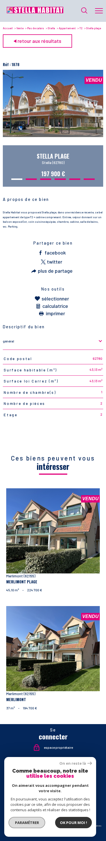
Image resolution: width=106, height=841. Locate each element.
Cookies (97, 826)
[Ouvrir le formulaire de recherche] (84, 11)
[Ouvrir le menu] (99, 11)
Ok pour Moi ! (73, 822)
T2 (81, 28)
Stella (51, 28)
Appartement (67, 28)
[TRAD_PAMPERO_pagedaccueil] (35, 12)
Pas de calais (35, 28)
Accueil (8, 28)
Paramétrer (27, 822)
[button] (16, 179)
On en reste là (72, 763)
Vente (19, 28)
